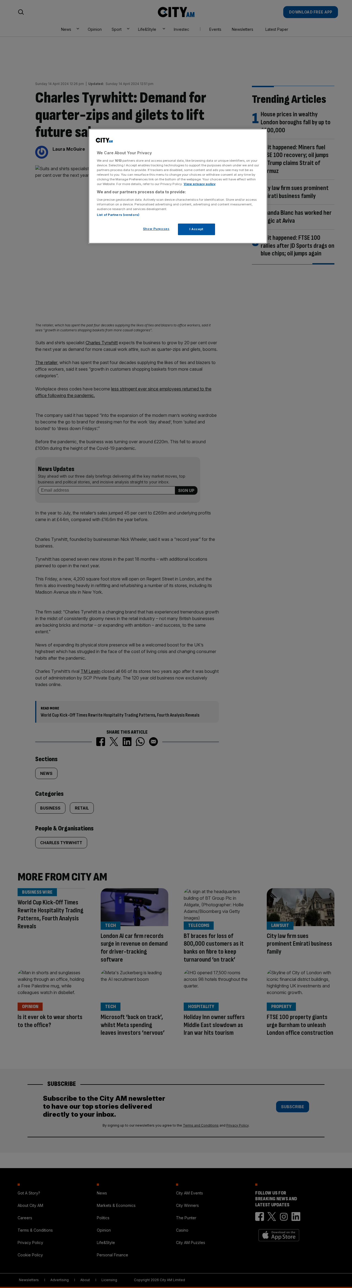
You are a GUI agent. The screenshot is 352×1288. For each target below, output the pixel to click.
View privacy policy (200, 184)
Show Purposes (156, 229)
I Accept (196, 229)
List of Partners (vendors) (118, 215)
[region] (178, 186)
